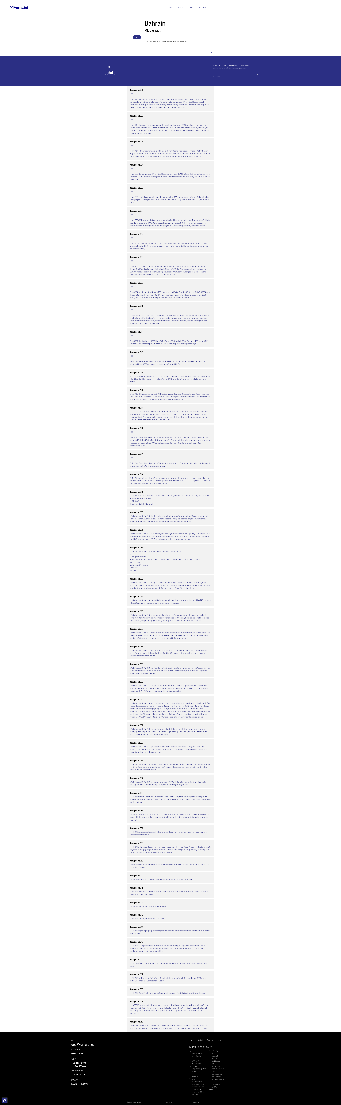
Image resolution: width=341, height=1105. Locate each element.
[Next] (137, 37)
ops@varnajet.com (84, 1044)
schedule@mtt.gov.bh (140, 565)
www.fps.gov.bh (180, 536)
